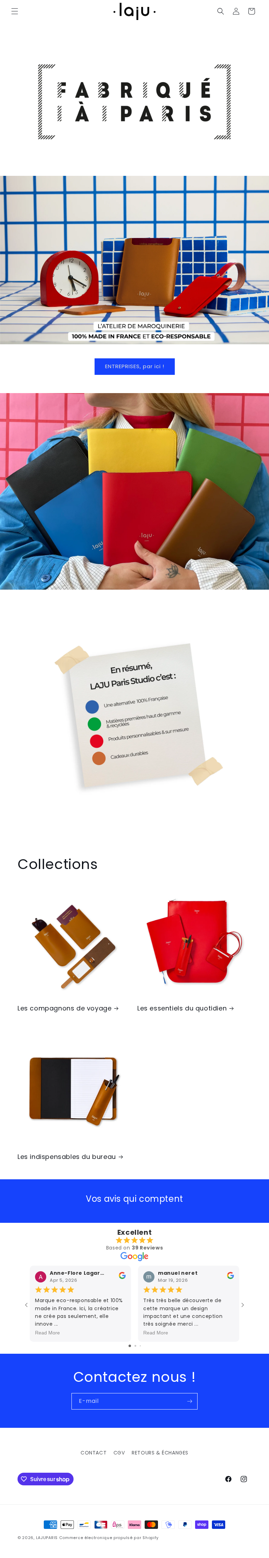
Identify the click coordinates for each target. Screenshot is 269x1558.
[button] (14, 11)
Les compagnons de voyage (64, 1008)
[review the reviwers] (122, 1277)
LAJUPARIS (47, 1537)
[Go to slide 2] (135, 1346)
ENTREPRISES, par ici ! (134, 366)
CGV (119, 1452)
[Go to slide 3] (140, 1345)
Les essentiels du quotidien (182, 1008)
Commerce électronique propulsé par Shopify (109, 1537)
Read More (47, 1332)
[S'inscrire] (189, 1401)
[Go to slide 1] (130, 1346)
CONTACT (93, 1452)
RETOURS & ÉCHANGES (160, 1452)
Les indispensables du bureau (67, 1157)
